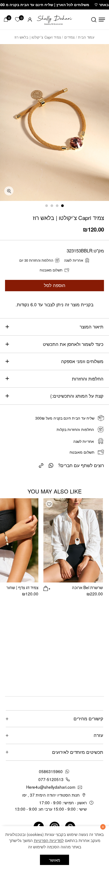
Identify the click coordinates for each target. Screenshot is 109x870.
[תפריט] (102, 20)
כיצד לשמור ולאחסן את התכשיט (73, 344)
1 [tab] (62, 205)
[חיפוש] (94, 20)
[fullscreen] (8, 191)
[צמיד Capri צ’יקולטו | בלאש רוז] (41, 465)
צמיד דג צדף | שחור (22, 587)
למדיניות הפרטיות (49, 840)
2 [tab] (57, 205)
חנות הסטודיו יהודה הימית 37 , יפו (51, 795)
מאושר (54, 860)
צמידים (69, 37)
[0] (6, 19)
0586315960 (51, 771)
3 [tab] (52, 205)
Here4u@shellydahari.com (50, 787)
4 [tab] (46, 205)
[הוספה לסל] (46, 587)
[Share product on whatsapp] (51, 465)
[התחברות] (30, 19)
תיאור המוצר (91, 326)
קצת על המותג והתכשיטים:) (76, 396)
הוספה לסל (54, 285)
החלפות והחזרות (87, 378)
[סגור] (103, 827)
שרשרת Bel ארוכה (87, 587)
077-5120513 (50, 779)
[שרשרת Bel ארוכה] (73, 540)
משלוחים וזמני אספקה (82, 361)
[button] (49, 504)
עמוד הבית (86, 37)
